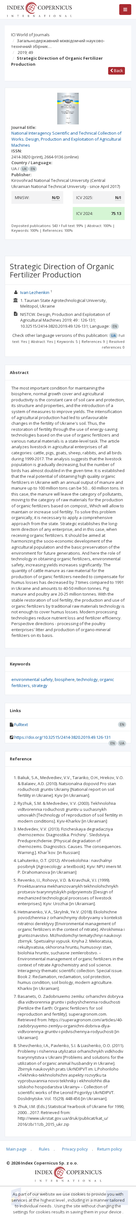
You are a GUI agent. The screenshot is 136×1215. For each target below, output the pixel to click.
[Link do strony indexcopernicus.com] (68, 1174)
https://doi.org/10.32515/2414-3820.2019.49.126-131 (62, 737)
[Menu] (125, 9)
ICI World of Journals (30, 34)
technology (87, 679)
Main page (16, 1149)
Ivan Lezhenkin (34, 292)
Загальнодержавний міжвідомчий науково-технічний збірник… (58, 44)
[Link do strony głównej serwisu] (39, 9)
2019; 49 (25, 52)
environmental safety (32, 679)
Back (118, 70)
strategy (39, 685)
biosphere (65, 679)
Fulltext (21, 724)
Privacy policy (75, 1149)
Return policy (109, 1149)
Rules (44, 1149)
